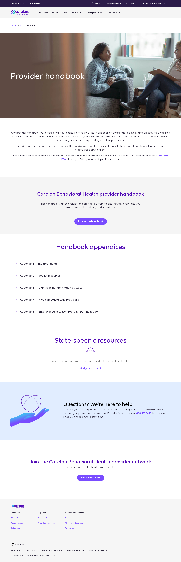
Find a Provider (114, 3)
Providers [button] (16, 3)
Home (14, 25)
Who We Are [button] (71, 12)
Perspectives (94, 12)
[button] (21, 26)
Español (130, 3)
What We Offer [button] (46, 12)
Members (35, 3)
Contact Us (114, 12)
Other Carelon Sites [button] (152, 3)
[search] (96, 3)
